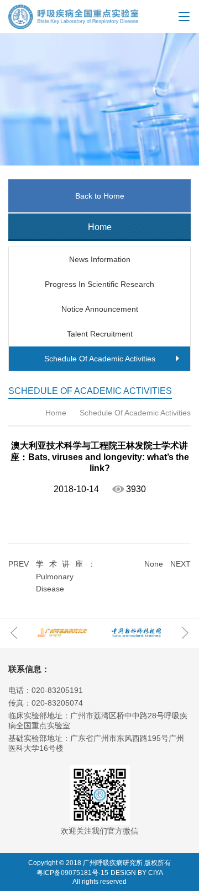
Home (55, 412)
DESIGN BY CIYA (137, 873)
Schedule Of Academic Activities (134, 412)
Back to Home (99, 195)
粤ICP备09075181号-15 (72, 873)
